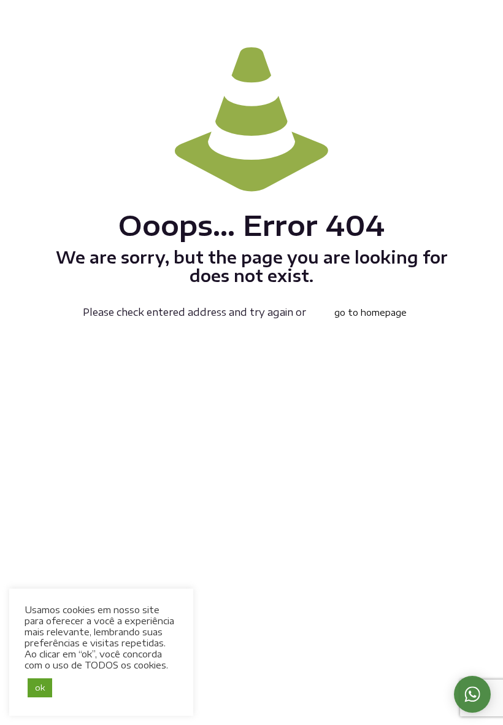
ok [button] (40, 687)
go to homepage (370, 312)
